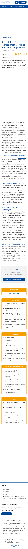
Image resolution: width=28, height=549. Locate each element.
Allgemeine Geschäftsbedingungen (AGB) (13, 496)
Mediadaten (6, 489)
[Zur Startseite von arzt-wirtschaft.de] (5, 2)
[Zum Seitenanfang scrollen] (25, 546)
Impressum (20, 539)
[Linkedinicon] (19, 546)
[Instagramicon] (11, 546)
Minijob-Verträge (22, 158)
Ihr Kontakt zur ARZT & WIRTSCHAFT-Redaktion (12, 493)
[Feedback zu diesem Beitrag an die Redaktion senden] (25, 54)
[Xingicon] (16, 546)
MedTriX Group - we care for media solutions (14, 498)
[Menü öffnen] (17, 2)
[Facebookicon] (9, 546)
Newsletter (6, 491)
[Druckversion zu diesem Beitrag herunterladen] (16, 54)
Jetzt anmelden (6, 514)
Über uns (5, 488)
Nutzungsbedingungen (7, 541)
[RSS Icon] (14, 546)
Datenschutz (17, 541)
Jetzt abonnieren (13, 293)
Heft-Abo (24, 541)
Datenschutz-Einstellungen (14, 542)
